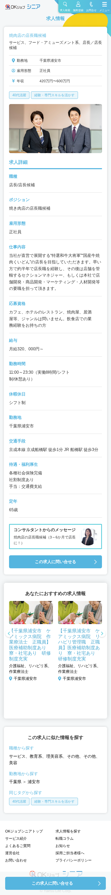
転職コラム (65, 838)
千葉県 (15, 782)
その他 (73, 756)
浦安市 (34, 782)
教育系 (36, 756)
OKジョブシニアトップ (24, 831)
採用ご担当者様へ (70, 853)
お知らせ (63, 846)
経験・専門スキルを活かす (54, 95)
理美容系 (54, 756)
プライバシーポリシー (74, 860)
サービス (17, 756)
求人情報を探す (68, 831)
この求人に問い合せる (55, 561)
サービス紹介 (16, 838)
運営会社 (12, 853)
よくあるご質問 (17, 846)
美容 (13, 763)
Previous (9, 634)
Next (102, 634)
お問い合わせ (16, 860)
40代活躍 (19, 95)
